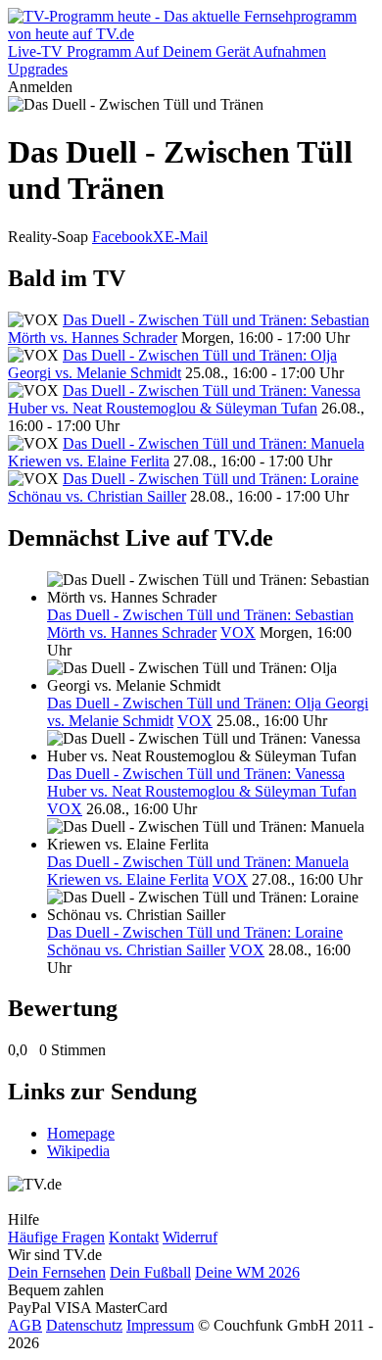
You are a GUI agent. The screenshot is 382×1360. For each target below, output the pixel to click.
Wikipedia (78, 1150)
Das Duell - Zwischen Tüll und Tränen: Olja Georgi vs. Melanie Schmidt (172, 364)
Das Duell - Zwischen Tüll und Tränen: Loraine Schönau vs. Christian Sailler (183, 487)
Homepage (81, 1133)
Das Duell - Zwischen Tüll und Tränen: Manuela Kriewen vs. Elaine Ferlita (198, 870)
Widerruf (190, 1237)
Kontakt (134, 1237)
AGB (25, 1325)
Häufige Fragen (56, 1237)
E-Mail (186, 236)
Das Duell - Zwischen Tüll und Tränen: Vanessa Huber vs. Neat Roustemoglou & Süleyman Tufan (184, 399)
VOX (238, 632)
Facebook (122, 236)
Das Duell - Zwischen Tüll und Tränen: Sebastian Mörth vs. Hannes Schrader (200, 624)
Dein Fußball (150, 1272)
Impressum (160, 1325)
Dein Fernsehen (57, 1272)
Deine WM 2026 (247, 1272)
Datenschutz (84, 1325)
